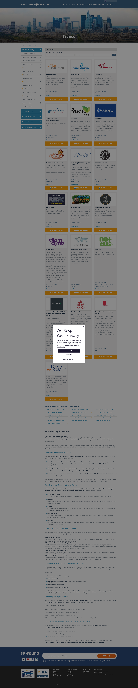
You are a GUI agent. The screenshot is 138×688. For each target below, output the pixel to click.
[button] (69, 359)
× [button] (83, 326)
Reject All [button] (69, 354)
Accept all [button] (69, 351)
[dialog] (69, 344)
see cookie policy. (61, 347)
